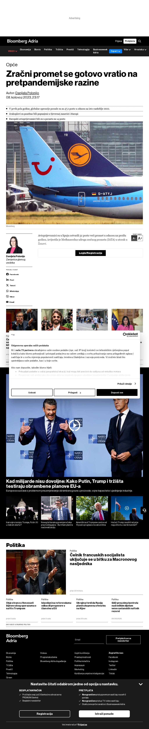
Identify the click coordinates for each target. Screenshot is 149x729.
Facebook (113, 657)
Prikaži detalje (124, 383)
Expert (114, 51)
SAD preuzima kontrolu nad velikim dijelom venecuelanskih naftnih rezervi (125, 607)
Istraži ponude (104, 713)
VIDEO (11, 51)
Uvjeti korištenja (81, 653)
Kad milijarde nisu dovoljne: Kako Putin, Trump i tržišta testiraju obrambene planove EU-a (65, 484)
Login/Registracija (90, 253)
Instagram (113, 661)
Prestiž (70, 49)
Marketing (79, 669)
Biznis (37, 49)
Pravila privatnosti (82, 657)
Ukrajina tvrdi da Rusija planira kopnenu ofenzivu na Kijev (91, 606)
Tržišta (59, 49)
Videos (43, 653)
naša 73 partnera (25, 350)
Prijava (118, 41)
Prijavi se (82, 724)
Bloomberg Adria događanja (53, 661)
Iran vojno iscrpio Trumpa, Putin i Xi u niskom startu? (22, 523)
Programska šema (48, 657)
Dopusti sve (117, 392)
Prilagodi (72, 392)
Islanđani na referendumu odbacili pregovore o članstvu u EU (56, 606)
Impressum (79, 665)
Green (9, 677)
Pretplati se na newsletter (123, 639)
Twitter (112, 665)
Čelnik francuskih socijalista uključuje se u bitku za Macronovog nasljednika (103, 559)
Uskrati (32, 392)
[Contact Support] (145, 510)
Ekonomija (25, 49)
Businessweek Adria (100, 51)
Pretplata (130, 41)
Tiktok (112, 673)
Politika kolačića (82, 661)
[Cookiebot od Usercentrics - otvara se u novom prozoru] (125, 335)
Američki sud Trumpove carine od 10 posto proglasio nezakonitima (91, 523)
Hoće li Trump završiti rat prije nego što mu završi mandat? (124, 523)
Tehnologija (83, 49)
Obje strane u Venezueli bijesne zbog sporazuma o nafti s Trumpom (21, 606)
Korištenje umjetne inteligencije (89, 673)
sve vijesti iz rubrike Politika (18, 624)
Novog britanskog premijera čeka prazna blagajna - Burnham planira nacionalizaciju (57, 525)
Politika (48, 49)
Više (126, 49)
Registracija (45, 713)
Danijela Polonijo (27, 93)
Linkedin (113, 669)
